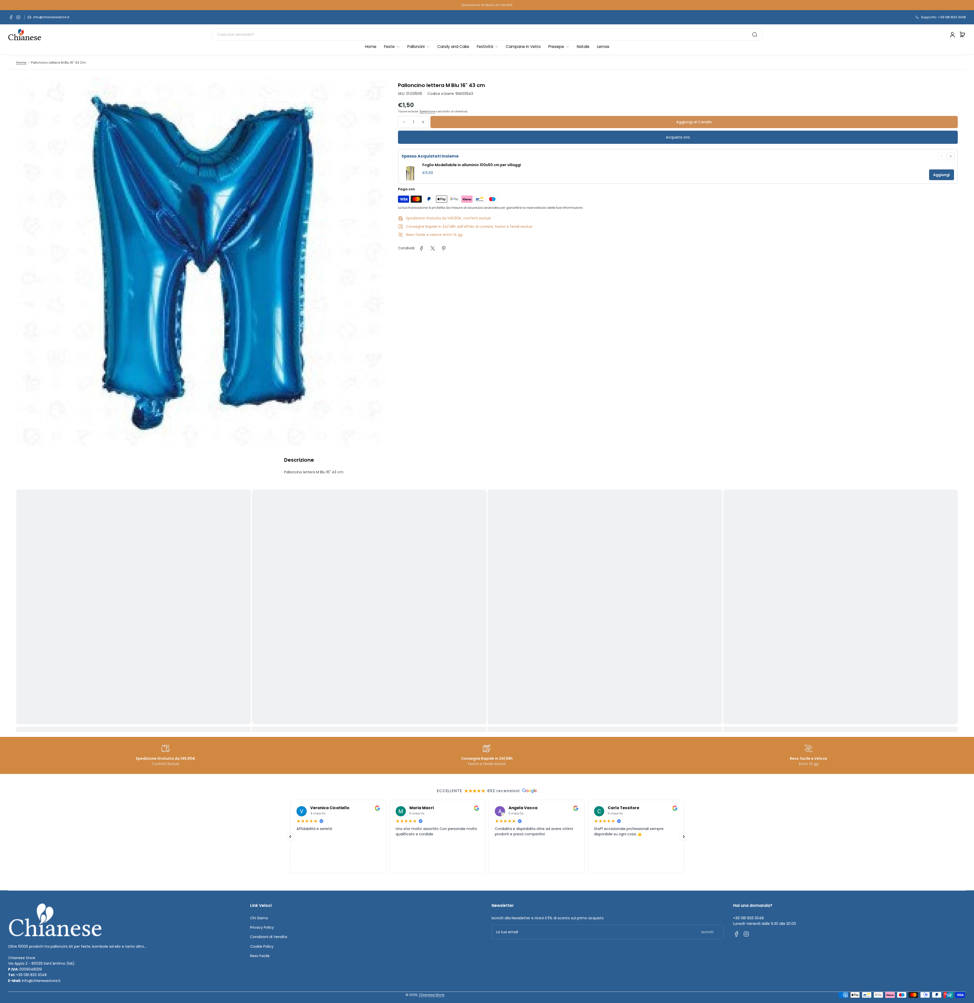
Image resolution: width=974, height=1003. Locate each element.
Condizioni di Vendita (268, 936)
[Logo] (24, 35)
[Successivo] (684, 836)
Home (21, 62)
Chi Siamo (259, 918)
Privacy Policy (262, 927)
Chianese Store (431, 995)
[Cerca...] (755, 34)
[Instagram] (18, 17)
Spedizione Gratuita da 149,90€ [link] (487, 5)
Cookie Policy (261, 946)
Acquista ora (678, 137)
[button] (962, 34)
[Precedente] (290, 836)
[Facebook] (11, 17)
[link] (421, 248)
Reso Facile (260, 955)
